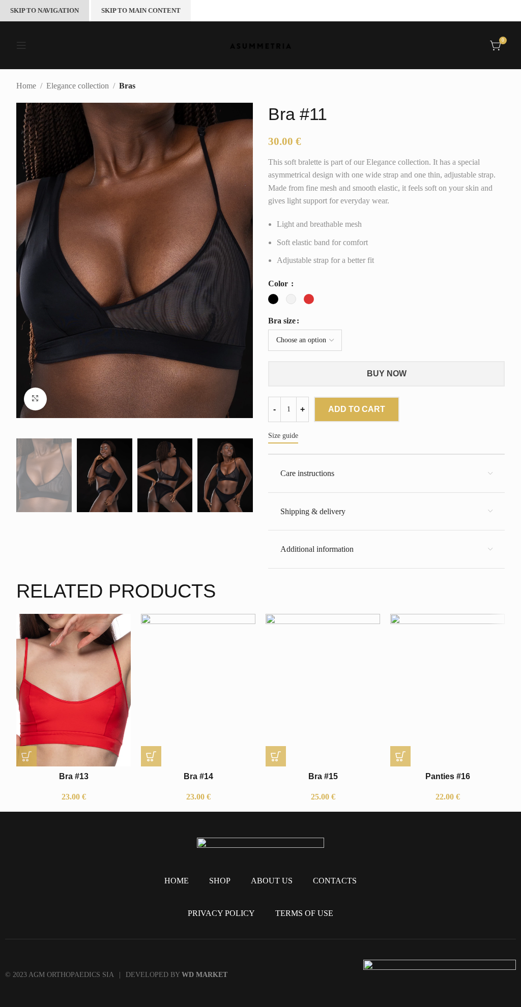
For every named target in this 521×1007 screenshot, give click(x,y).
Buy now (387, 373)
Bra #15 (323, 776)
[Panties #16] (447, 690)
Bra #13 (74, 776)
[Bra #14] (198, 690)
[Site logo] (260, 45)
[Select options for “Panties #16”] (400, 756)
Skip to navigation (44, 10)
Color (279, 283)
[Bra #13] (73, 690)
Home (26, 85)
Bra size (282, 320)
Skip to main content (141, 10)
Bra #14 (198, 776)
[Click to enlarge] (35, 399)
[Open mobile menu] (21, 45)
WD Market (204, 975)
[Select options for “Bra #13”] (26, 756)
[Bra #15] (323, 690)
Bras (127, 85)
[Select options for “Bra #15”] (276, 756)
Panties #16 (447, 776)
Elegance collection (77, 85)
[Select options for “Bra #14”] (151, 756)
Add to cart (356, 409)
